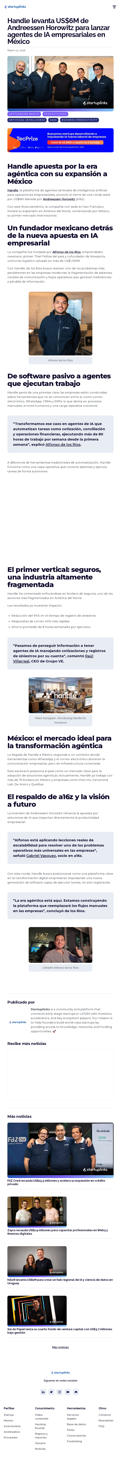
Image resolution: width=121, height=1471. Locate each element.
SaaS (53, 120)
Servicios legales (73, 1416)
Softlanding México (24, 114)
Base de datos (76, 1424)
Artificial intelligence (27, 120)
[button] (114, 7)
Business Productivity (80, 120)
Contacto (105, 1414)
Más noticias (60, 1347)
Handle (12, 190)
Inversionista (12, 1426)
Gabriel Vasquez (41, 856)
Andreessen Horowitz (59, 199)
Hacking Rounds (40, 1426)
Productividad (55, 114)
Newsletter (106, 1420)
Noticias (40, 1448)
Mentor (8, 1420)
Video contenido (41, 1416)
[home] (15, 7)
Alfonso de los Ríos (66, 252)
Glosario (40, 1443)
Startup (9, 1414)
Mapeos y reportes (41, 1435)
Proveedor (11, 1437)
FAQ (101, 1426)
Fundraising (74, 1441)
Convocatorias (76, 1435)
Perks (71, 1430)
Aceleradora (12, 1431)
